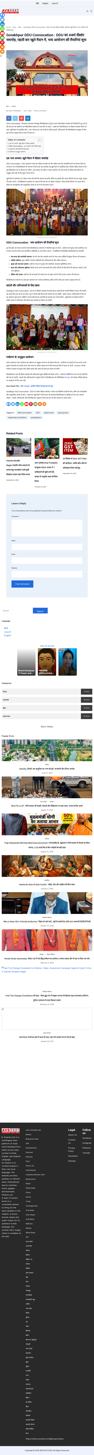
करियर (28, 1250)
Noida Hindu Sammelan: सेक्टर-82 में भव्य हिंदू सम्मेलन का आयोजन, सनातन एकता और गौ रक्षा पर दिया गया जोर (47, 958)
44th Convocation (25, 413)
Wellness (29, 1224)
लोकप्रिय (47, 880)
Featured (29, 1152)
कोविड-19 (29, 1259)
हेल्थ (27, 1433)
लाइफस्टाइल (29, 1389)
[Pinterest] (31, 404)
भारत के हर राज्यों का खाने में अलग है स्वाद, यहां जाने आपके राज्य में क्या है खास (47, 1037)
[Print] (40, 404)
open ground (63, 413)
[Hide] (1, 56)
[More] (44, 404)
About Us (72, 1135)
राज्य (27, 1375)
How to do (30, 1166)
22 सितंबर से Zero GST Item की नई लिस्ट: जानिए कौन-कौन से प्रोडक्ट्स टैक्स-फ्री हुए (75, 463)
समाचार (14, 106)
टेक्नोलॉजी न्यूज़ (30, 1299)
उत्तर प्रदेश (43, 802)
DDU (38, 413)
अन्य (27, 1237)
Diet (27, 1143)
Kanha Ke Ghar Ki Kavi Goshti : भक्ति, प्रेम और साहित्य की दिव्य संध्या (47, 884)
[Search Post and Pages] (87, 11)
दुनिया (27, 1317)
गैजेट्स (28, 1286)
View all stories (47, 646)
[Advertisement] (47, 1064)
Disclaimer (73, 1156)
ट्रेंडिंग (28, 1304)
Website (14, 568)
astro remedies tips (33, 1130)
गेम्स (27, 1282)
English (45, 3)
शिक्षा (7, 106)
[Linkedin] (17, 404)
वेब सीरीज (29, 1402)
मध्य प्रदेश (29, 1348)
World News (30, 1233)
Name (13, 541)
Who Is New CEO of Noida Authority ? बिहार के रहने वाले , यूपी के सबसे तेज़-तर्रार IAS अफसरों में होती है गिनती (47, 921)
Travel (28, 1201)
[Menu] (91, 11)
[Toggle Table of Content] (38, 140)
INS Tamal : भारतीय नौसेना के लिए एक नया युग (37, 386)
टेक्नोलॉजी (29, 1295)
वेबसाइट (67, 377)
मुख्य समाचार (29, 1357)
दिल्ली (47, 765)
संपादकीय (28, 1411)
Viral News (30, 1210)
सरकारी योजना (30, 1424)
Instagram (87, 1143)
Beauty (28, 1134)
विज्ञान (27, 1398)
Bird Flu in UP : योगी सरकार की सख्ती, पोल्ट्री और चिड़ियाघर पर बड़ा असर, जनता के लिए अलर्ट (47, 806)
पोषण (27, 1326)
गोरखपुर (28, 1290)
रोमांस (27, 1380)
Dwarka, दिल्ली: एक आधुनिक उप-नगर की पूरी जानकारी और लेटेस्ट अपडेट (47, 769)
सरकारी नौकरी (30, 1420)
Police (28, 1192)
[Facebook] (9, 404)
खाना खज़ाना (47, 1033)
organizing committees (17, 417)
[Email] (35, 404)
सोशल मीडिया (51, 954)
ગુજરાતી (55, 3)
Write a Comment (40, 111)
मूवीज (27, 1366)
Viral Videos (30, 1215)
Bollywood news (32, 1139)
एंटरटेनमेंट (29, 1246)
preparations (36, 417)
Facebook (87, 1138)
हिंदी (37, 3)
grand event (49, 413)
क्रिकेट (28, 1268)
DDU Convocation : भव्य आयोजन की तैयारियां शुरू (25, 146)
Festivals (29, 1157)
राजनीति (28, 1371)
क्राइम (28, 1264)
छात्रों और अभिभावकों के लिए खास (19, 149)
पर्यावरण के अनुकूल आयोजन (17, 152)
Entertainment (31, 1148)
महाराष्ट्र (28, 1353)
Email (13, 554)
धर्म (27, 1322)
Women (29, 1228)
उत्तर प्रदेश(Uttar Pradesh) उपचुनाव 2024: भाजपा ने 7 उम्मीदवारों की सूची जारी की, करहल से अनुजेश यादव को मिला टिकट (46, 472)
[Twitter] (13, 404)
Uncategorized (31, 1206)
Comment (15, 516)
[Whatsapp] (22, 404)
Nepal (28, 1183)
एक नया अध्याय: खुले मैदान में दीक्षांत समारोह (21, 143)
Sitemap (72, 1161)
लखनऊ (28, 1384)
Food (28, 1161)
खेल (27, 1277)
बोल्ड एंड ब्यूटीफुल (31, 1340)
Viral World (30, 1219)
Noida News (47, 917)
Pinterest (87, 1148)
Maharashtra (31, 1179)
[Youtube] (26, 404)
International (31, 1170)
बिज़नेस (28, 1331)
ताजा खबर (29, 1308)
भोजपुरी (28, 1344)
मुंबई (27, 1362)
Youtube (86, 1153)
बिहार (27, 1335)
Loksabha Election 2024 (35, 1175)
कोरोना (28, 1255)
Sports (28, 1197)
